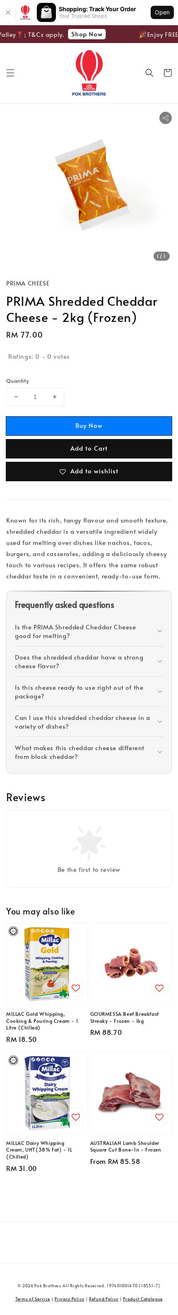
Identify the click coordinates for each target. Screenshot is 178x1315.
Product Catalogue (143, 1299)
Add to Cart (89, 448)
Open (162, 12)
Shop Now (84, 33)
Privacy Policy (69, 1299)
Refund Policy (103, 1299)
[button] (10, 73)
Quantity (17, 380)
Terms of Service (32, 1299)
